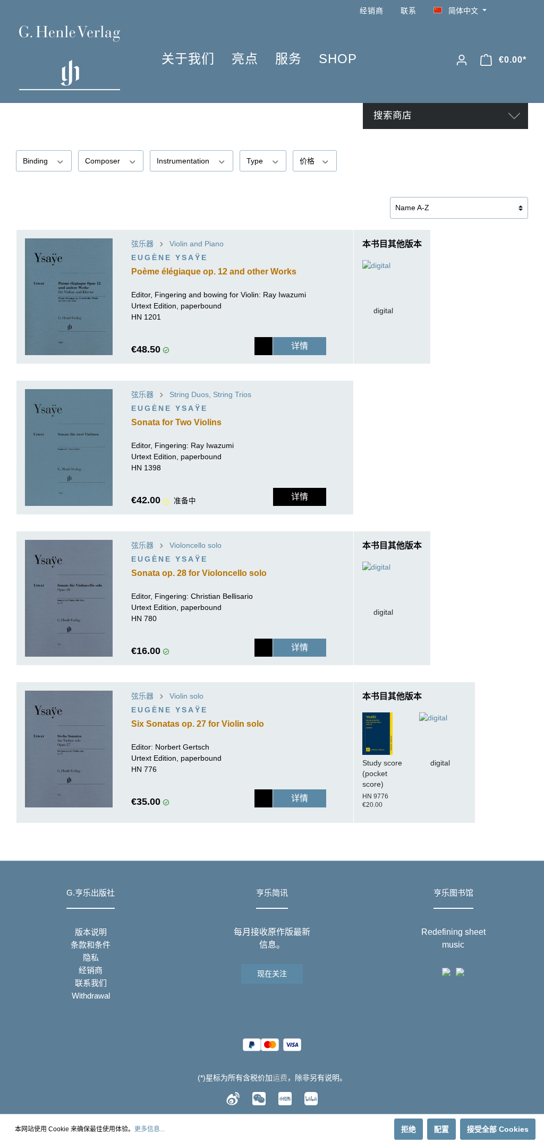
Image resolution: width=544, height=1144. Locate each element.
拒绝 (408, 1129)
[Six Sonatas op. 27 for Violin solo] (69, 749)
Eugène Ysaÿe (169, 257)
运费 (280, 1077)
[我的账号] (461, 60)
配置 (441, 1129)
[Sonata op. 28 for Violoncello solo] (69, 598)
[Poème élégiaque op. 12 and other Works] (69, 296)
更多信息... (149, 1129)
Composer (103, 161)
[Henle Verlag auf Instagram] (521, 10)
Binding (36, 161)
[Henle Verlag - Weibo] (233, 1098)
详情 (299, 345)
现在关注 (272, 973)
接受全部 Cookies (498, 1129)
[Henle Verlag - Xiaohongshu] (285, 1098)
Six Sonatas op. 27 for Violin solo (197, 723)
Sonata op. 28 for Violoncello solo (199, 573)
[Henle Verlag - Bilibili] (311, 1098)
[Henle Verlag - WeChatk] (259, 1098)
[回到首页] (74, 57)
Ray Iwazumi (284, 294)
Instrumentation (184, 161)
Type (255, 161)
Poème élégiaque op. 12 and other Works (213, 271)
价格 (308, 161)
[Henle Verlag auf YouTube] (507, 10)
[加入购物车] (263, 346)
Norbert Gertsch (182, 747)
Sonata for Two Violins (176, 422)
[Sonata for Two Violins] (69, 447)
